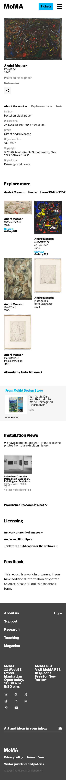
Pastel (33, 192)
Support (11, 621)
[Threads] (7, 701)
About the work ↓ (15, 106)
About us (11, 613)
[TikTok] (17, 701)
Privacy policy (13, 757)
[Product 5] (17, 417)
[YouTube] (17, 708)
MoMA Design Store (28, 390)
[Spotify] (27, 701)
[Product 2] (9, 417)
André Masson (15, 66)
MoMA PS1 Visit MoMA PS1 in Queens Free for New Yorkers (47, 673)
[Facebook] (17, 694)
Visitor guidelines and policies (24, 764)
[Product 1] (6, 417)
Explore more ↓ (41, 106)
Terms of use (35, 757)
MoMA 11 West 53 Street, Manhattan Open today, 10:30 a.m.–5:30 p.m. (14, 676)
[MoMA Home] (13, 6)
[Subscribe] (60, 728)
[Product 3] (12, 417)
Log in (58, 613)
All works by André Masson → (23, 372)
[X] (27, 694)
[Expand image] (33, 39)
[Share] (7, 90)
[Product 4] (14, 417)
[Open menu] (59, 6)
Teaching (11, 637)
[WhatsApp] (7, 708)
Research (11, 629)
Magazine (12, 646)
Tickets (45, 6)
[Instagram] (7, 694)
